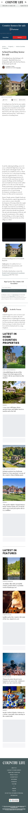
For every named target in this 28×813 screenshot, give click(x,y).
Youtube (14, 784)
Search (20, 37)
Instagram (14, 779)
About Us (14, 768)
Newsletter (23, 99)
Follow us (15, 99)
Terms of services (16, 294)
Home (4, 46)
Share (6, 99)
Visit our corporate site (17, 807)
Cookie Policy (14, 777)
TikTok (14, 791)
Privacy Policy (14, 774)
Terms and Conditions (14, 772)
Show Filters (5, 37)
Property (10, 46)
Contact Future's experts (14, 770)
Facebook (14, 781)
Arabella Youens (10, 66)
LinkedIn (14, 788)
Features (19, 67)
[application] (14, 230)
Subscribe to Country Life (9, 5)
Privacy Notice (12, 296)
